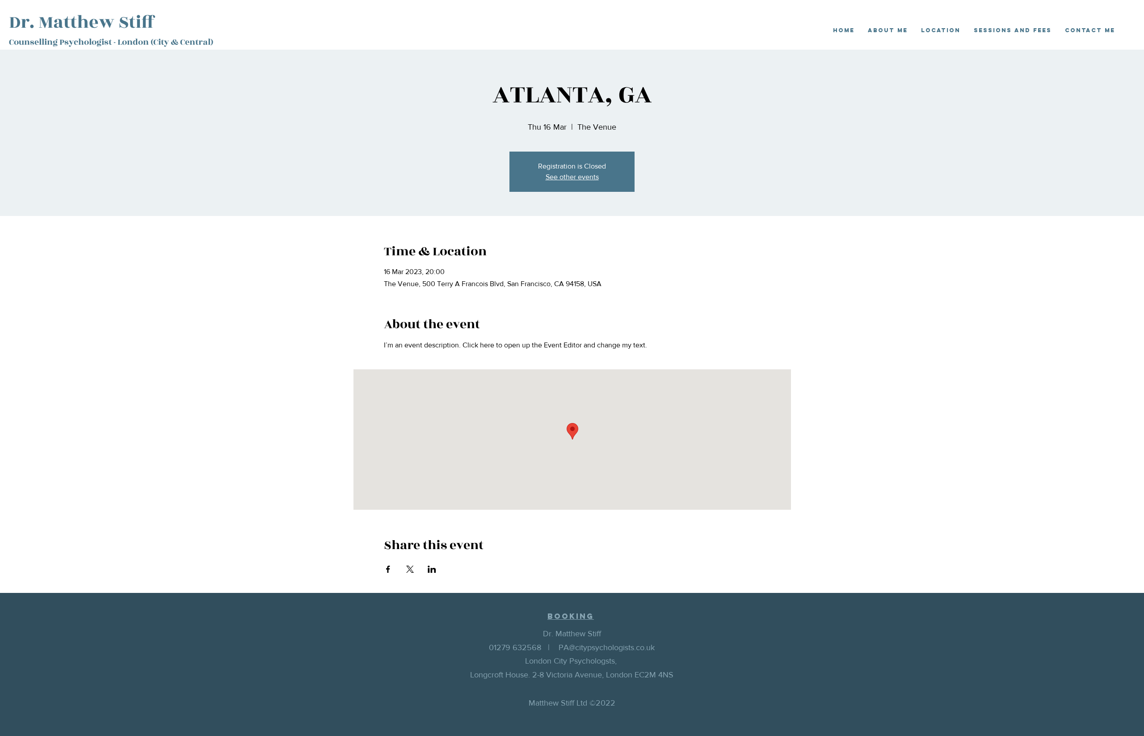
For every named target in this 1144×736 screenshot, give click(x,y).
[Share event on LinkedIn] (432, 569)
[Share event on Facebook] (388, 569)
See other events (572, 177)
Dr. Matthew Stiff (82, 22)
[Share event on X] (410, 569)
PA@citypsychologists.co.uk (607, 647)
